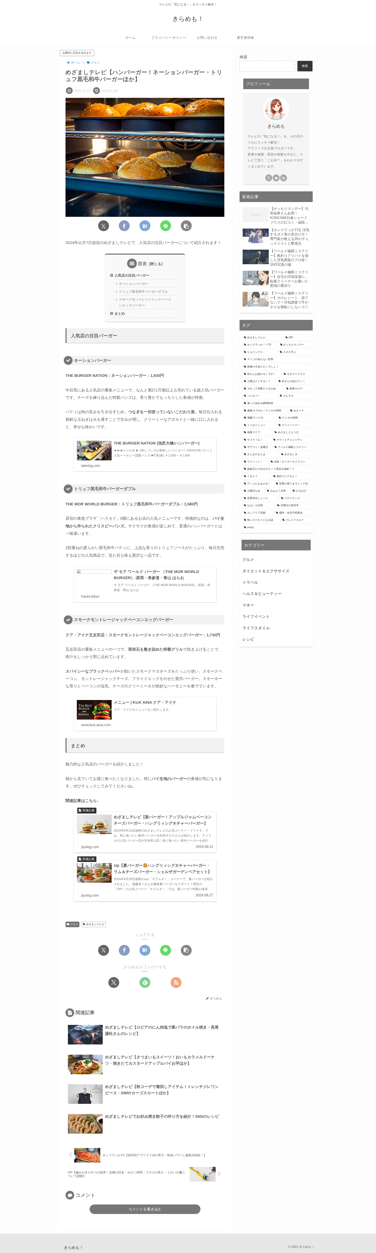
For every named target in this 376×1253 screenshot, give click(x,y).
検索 (243, 57)
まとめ (119, 313)
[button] (186, 225)
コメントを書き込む (145, 1209)
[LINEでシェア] (165, 225)
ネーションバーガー (133, 284)
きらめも (276, 126)
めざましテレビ (95, 924)
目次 (142, 263)
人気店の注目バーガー (131, 275)
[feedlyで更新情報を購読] (144, 982)
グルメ (74, 924)
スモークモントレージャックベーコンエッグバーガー (145, 302)
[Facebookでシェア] (124, 225)
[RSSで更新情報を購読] (176, 982)
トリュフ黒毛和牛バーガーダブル (143, 291)
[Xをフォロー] (113, 982)
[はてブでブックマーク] (144, 225)
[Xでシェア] (103, 225)
